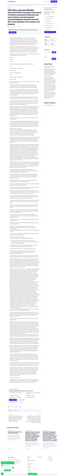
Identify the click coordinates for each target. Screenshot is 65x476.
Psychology (29, 465)
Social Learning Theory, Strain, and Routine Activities (15, 432)
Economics (29, 468)
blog (45, 1)
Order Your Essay (12, 32)
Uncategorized (11, 4)
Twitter (12, 406)
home (48, 1)
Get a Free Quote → (21, 399)
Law (28, 462)
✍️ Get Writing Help (32, 474)
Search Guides (50, 460)
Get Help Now (54, 1)
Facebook (16, 406)
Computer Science (30, 463)
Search (54, 52)
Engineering (29, 470)
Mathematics (29, 467)
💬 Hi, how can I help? (7, 470)
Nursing (28, 458)
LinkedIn (20, 406)
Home (8, 4)
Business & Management (31, 460)
